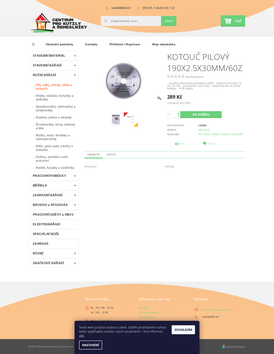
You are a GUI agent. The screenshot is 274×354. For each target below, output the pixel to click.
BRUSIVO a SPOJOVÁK (50, 204)
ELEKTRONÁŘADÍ (46, 224)
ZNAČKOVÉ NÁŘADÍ (48, 263)
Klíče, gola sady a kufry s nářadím (54, 148)
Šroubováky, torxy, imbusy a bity (55, 126)
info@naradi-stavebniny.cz (216, 309)
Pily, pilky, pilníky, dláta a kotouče (54, 86)
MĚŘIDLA (40, 185)
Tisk (182, 143)
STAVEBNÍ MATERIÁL (49, 55)
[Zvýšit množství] (178, 113)
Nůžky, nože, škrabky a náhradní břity (53, 137)
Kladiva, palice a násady (54, 117)
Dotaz (211, 143)
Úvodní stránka (33, 44)
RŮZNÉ (38, 253)
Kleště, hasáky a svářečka (55, 167)
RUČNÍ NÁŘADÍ (44, 75)
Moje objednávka (163, 44)
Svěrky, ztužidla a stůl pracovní (52, 158)
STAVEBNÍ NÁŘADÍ (47, 65)
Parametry (93, 154)
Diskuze (111, 154)
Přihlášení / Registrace (125, 44)
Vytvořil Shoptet (235, 346)
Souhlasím (183, 330)
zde (81, 335)
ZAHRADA (41, 243)
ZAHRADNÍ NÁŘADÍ (48, 195)
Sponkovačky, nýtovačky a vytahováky (56, 108)
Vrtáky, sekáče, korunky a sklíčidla (55, 97)
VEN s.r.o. (204, 129)
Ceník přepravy (147, 317)
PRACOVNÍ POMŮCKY (49, 175)
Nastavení (90, 345)
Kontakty (91, 44)
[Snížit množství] (178, 116)
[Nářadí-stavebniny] (59, 23)
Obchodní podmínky (59, 44)
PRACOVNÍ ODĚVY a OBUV (53, 214)
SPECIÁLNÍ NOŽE (46, 234)
